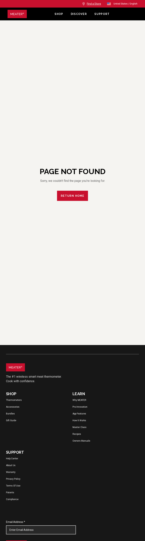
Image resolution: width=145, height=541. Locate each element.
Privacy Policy (13, 479)
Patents (10, 492)
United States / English (125, 3)
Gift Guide (11, 420)
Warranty (10, 472)
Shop (59, 14)
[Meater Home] (17, 14)
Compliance (12, 499)
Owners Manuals (81, 441)
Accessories (12, 407)
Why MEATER (79, 400)
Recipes (76, 434)
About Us (10, 465)
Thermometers (14, 400)
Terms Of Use (13, 485)
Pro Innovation (79, 407)
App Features (79, 413)
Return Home (72, 195)
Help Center (12, 458)
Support (102, 13)
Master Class (79, 427)
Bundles (10, 413)
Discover (79, 14)
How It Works (79, 420)
